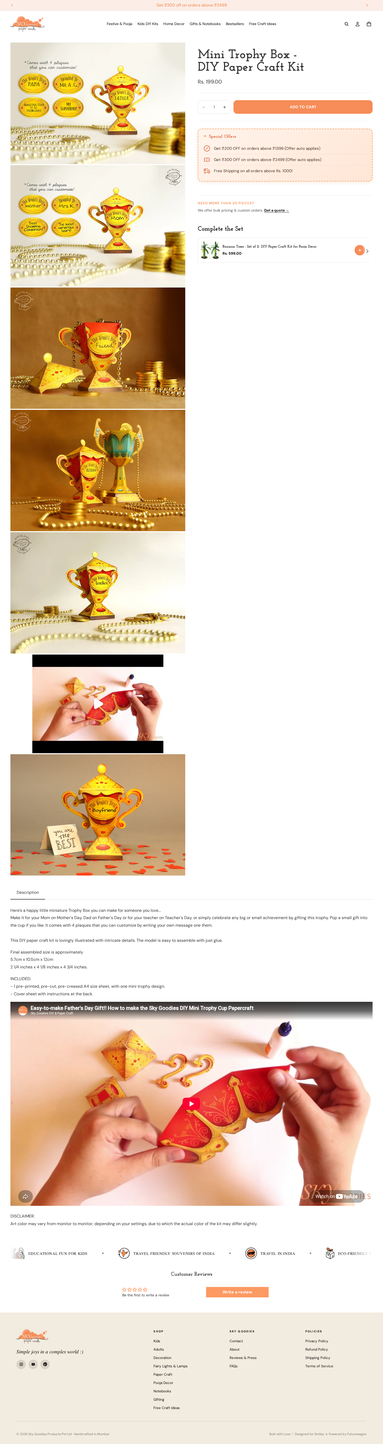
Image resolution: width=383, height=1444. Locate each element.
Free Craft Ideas (166, 1408)
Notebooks (162, 1391)
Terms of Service (319, 1366)
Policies (314, 1331)
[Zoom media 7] (97, 815)
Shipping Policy (317, 1358)
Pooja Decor (163, 1383)
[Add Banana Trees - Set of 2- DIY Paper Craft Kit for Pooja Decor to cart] (360, 250)
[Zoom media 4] (97, 470)
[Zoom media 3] (97, 348)
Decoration (162, 1358)
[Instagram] (21, 1364)
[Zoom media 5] (97, 593)
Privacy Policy (316, 1341)
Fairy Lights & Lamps (170, 1366)
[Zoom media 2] (97, 225)
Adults (158, 1349)
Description (28, 892)
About (234, 1349)
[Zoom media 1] (97, 103)
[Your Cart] (369, 24)
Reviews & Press (243, 1358)
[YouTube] (33, 1364)
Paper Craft (162, 1374)
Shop (158, 1331)
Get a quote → (276, 210)
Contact (236, 1341)
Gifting (158, 1399)
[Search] (346, 24)
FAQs (234, 1366)
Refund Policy (316, 1349)
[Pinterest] (45, 1364)
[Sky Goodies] (32, 1336)
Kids (156, 1341)
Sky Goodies (242, 1331)
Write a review (237, 1292)
